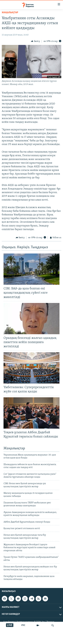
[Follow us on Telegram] (31, 598)
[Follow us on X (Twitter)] (11, 598)
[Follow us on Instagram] (25, 598)
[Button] (35, 41)
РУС (23, 625)
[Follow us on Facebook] (4, 598)
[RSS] (38, 598)
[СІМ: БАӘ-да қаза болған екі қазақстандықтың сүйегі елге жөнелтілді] (31, 269)
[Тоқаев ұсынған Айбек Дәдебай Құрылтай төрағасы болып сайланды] (31, 413)
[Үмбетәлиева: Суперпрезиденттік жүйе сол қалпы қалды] (31, 368)
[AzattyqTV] (37, 625)
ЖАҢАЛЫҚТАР (10, 12)
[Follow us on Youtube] (18, 598)
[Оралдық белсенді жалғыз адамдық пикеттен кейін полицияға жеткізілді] (31, 318)
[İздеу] (52, 625)
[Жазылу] (45, 598)
